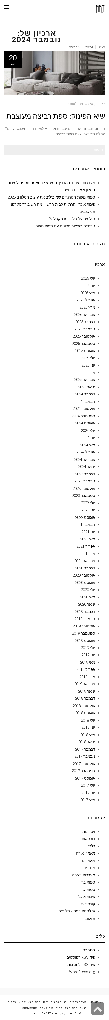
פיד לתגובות (81, 964)
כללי (91, 846)
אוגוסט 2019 (85, 640)
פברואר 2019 (84, 684)
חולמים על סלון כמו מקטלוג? (72, 219)
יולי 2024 (88, 430)
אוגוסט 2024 (85, 423)
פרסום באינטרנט (30, 1002)
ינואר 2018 (86, 742)
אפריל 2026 (85, 300)
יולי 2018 (88, 720)
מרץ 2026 (87, 307)
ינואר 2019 (86, 691)
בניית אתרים (58, 1002)
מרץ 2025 (87, 372)
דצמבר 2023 (85, 474)
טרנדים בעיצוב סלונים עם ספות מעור (65, 226)
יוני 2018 (88, 727)
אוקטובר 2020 (83, 575)
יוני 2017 (88, 792)
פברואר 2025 (84, 379)
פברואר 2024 (84, 459)
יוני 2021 (88, 532)
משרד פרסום (77, 1002)
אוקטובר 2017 (83, 764)
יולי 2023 (88, 503)
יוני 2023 (88, 510)
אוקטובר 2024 (83, 408)
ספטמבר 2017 (83, 771)
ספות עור (87, 889)
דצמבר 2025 (85, 321)
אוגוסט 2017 (85, 778)
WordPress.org (82, 972)
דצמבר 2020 (85, 568)
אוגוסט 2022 (85, 517)
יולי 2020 (88, 590)
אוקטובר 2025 (83, 336)
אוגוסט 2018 (85, 713)
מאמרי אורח (85, 853)
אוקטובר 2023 (83, 488)
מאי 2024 (87, 445)
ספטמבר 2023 (83, 495)
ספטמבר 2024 (83, 416)
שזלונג (90, 918)
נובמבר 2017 (84, 756)
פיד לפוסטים (80, 957)
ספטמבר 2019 (83, 633)
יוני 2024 (88, 437)
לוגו (45, 1002)
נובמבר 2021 (84, 524)
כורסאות (88, 838)
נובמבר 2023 (84, 481)
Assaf (71, 104)
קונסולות (88, 904)
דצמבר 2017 (85, 749)
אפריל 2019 (85, 669)
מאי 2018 (87, 735)
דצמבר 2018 (85, 698)
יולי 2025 (88, 358)
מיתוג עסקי (46, 1008)
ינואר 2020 (86, 604)
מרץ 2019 (87, 677)
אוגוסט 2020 (85, 582)
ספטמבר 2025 (83, 343)
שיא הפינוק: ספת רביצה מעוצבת (55, 116)
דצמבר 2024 (85, 394)
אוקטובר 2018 (83, 706)
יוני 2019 (88, 655)
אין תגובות (86, 104)
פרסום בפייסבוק (67, 1008)
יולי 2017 (88, 785)
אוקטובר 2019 (83, 626)
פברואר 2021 (84, 561)
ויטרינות (88, 831)
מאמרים (88, 860)
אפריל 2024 (85, 452)
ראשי (101, 47)
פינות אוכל (86, 896)
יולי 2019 (88, 648)
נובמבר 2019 (84, 619)
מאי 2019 (87, 662)
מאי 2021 (87, 539)
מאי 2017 (87, 800)
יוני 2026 (88, 285)
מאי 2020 (87, 597)
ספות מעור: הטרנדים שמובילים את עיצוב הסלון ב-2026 (51, 197)
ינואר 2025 (86, 387)
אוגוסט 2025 (85, 350)
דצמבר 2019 (85, 611)
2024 (89, 47)
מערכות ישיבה (83, 875)
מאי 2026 (87, 293)
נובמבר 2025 (84, 329)
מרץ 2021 (87, 553)
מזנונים (89, 867)
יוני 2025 (88, 365)
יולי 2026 (88, 278)
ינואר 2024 (86, 466)
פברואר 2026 (84, 314)
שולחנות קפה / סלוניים (76, 911)
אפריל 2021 (85, 546)
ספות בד (88, 882)
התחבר (89, 950)
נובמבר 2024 (84, 401)
